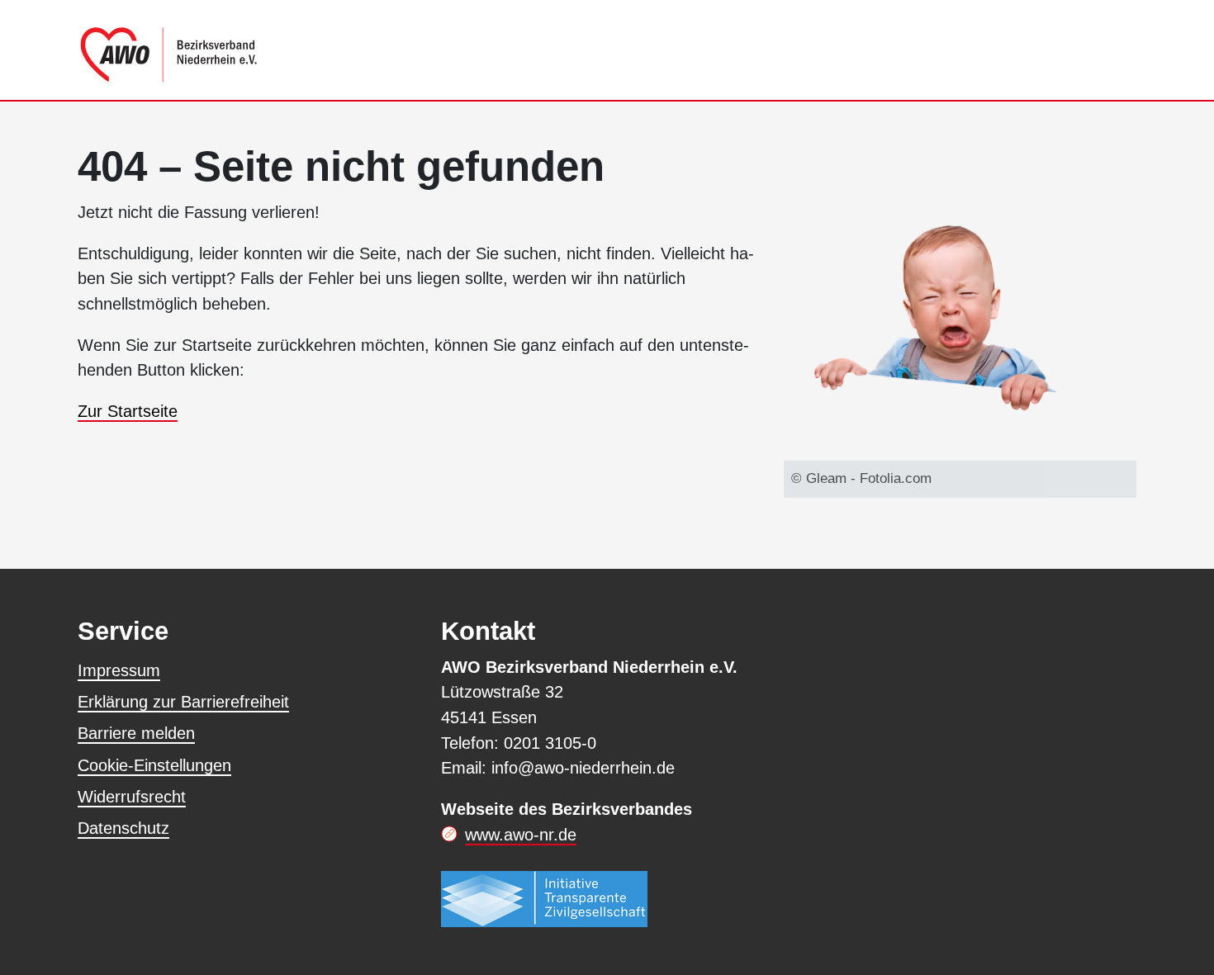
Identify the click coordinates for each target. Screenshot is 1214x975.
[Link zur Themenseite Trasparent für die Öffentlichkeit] (544, 898)
